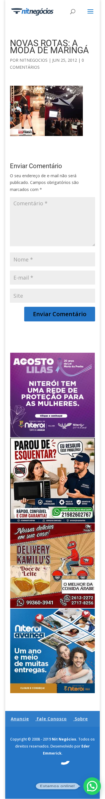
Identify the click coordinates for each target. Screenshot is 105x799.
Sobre (81, 718)
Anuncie (20, 718)
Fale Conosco (52, 718)
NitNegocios (34, 60)
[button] (92, 786)
